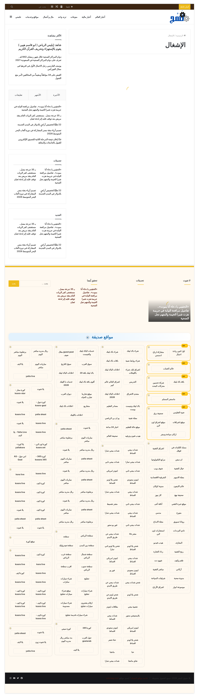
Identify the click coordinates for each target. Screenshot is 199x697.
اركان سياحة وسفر (168, 434)
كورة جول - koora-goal (40, 404)
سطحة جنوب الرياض (86, 568)
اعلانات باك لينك (66, 406)
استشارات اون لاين (158, 532)
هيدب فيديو (158, 542)
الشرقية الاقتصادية (158, 477)
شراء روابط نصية (133, 360)
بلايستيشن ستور (133, 615)
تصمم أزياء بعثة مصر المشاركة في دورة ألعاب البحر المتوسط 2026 (25, 193)
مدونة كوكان (158, 486)
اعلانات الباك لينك (112, 369)
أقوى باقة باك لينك (87, 381)
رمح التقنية (178, 551)
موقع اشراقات (179, 422)
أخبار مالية (86, 17)
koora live (20, 414)
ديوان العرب (66, 394)
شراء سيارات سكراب (66, 580)
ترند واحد (62, 17)
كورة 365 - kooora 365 (40, 458)
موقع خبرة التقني (179, 504)
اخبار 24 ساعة (112, 427)
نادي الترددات (179, 530)
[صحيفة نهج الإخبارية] (179, 17)
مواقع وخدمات (32, 17)
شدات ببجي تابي (112, 462)
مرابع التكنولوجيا (158, 459)
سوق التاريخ (66, 364)
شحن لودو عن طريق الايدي (112, 596)
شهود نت (158, 560)
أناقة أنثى (158, 504)
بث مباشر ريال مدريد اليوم (66, 639)
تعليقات (18, 94)
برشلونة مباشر (66, 437)
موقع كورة (30, 541)
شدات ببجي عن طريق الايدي (112, 535)
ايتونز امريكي (112, 471)
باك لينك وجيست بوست (133, 408)
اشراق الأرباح (158, 587)
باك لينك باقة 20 (87, 373)
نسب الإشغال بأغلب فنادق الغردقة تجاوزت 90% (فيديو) (102, 97)
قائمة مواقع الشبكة (139, 678)
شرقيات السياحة (158, 578)
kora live (20, 474)
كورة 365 (87, 628)
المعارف (178, 542)
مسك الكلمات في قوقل (178, 449)
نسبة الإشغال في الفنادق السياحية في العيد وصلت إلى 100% (164, 118)
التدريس (132, 381)
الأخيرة (56, 94)
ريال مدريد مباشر (87, 450)
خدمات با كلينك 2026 (66, 383)
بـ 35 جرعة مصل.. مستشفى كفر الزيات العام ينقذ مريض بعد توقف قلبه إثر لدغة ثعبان (65, 295)
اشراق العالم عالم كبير (112, 383)
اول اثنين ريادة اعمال (179, 353)
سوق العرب (87, 364)
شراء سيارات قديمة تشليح (76, 615)
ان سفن (178, 459)
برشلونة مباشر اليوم (20, 353)
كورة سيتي (66, 629)
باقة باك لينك (179, 381)
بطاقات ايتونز (112, 606)
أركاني (179, 569)
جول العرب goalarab (86, 639)
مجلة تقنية (133, 418)
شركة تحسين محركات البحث (158, 384)
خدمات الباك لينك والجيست (86, 352)
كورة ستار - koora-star (20, 392)
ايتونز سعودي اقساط (133, 481)
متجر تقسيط (112, 504)
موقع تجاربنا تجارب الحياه (86, 395)
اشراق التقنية (158, 448)
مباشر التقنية (158, 569)
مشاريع (87, 406)
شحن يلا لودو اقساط (112, 481)
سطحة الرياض (87, 535)
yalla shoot (66, 429)
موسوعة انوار (179, 587)
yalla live (30, 376)
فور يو (112, 570)
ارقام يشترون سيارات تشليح (87, 604)
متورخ (178, 513)
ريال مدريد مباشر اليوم (40, 352)
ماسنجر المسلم (168, 399)
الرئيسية (180, 35)
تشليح (86, 578)
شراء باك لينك (133, 351)
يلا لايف (76, 650)
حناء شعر (112, 640)
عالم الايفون (179, 486)
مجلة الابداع (158, 521)
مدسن (158, 513)
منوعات (74, 17)
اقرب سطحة (66, 566)
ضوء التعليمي (178, 412)
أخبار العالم (100, 17)
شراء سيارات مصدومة (66, 604)
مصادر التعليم (112, 406)
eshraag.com (112, 678)
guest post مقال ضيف (66, 353)
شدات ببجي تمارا (112, 450)
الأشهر (38, 94)
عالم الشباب (168, 368)
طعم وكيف (178, 560)
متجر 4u (132, 534)
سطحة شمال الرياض (86, 556)
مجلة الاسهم (179, 477)
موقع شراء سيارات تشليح (66, 592)
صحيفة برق (158, 413)
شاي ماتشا (132, 661)
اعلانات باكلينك (76, 415)
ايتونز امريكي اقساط (112, 560)
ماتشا (112, 652)
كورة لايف (41, 483)
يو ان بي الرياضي (112, 418)
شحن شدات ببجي (132, 582)
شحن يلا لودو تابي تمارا (112, 548)
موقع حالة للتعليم (133, 427)
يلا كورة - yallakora (20, 446)
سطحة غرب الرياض (66, 556)
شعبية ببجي (133, 606)
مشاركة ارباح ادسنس (158, 354)
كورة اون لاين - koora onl (40, 446)
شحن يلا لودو (132, 594)
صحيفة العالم (112, 436)
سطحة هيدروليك (66, 545)
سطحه (66, 536)
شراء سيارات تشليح (86, 592)
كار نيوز (158, 495)
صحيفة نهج (178, 495)
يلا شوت (86, 428)
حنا (133, 652)
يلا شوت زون (40, 642)
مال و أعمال (48, 17)
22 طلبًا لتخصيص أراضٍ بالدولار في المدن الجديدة (39, 124)
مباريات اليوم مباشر (86, 439)
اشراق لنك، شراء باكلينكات (133, 371)
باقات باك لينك (112, 360)
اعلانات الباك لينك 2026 (112, 395)
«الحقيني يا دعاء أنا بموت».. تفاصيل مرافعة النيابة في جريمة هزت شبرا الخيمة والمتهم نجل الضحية (50, 176)
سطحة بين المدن (86, 545)
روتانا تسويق (179, 521)
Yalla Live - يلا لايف (20, 434)
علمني (18, 17)
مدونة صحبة (179, 578)
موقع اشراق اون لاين (158, 424)
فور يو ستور (112, 525)
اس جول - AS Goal (20, 458)
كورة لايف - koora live (41, 592)
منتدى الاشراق (133, 394)
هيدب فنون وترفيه (132, 436)
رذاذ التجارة (158, 551)
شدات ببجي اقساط (133, 451)
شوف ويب (158, 468)
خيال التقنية (179, 468)
